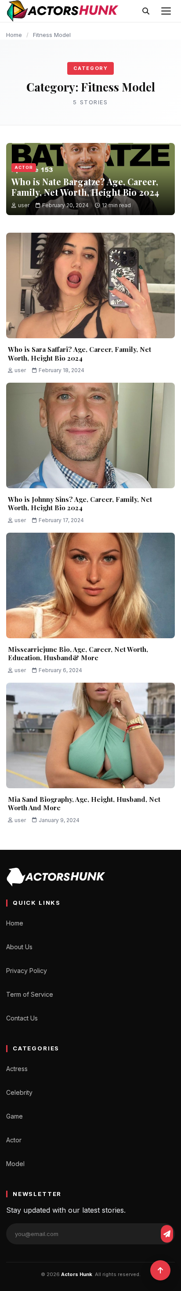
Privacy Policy (26, 970)
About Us (19, 947)
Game (14, 1116)
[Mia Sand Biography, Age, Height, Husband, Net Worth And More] (90, 735)
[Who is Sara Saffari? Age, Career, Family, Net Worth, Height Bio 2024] (90, 285)
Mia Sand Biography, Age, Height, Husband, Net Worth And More (84, 803)
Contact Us (22, 1018)
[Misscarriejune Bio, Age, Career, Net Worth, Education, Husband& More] (90, 585)
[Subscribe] (167, 1234)
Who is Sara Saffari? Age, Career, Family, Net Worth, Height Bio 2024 (79, 353)
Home (14, 34)
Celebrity (19, 1092)
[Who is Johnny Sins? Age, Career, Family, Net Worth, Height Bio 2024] (90, 435)
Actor (23, 167)
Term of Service (29, 994)
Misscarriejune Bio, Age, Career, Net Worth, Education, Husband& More (78, 653)
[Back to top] (160, 1270)
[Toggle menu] (166, 11)
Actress (17, 1068)
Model (15, 1163)
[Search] (146, 11)
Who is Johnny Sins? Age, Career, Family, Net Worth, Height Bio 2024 (80, 503)
